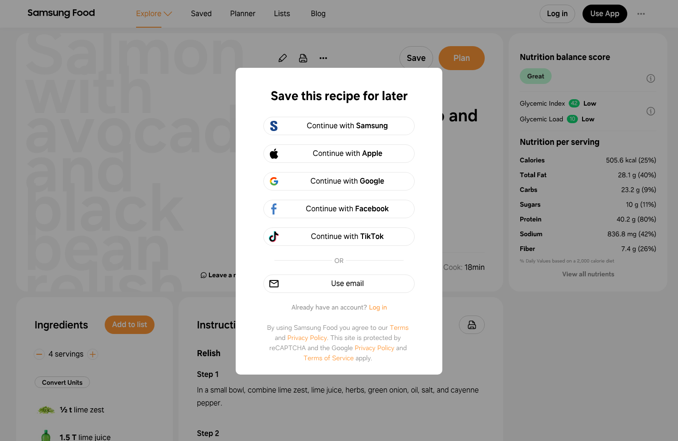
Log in (378, 307)
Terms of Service (328, 358)
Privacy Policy (307, 338)
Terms (399, 327)
